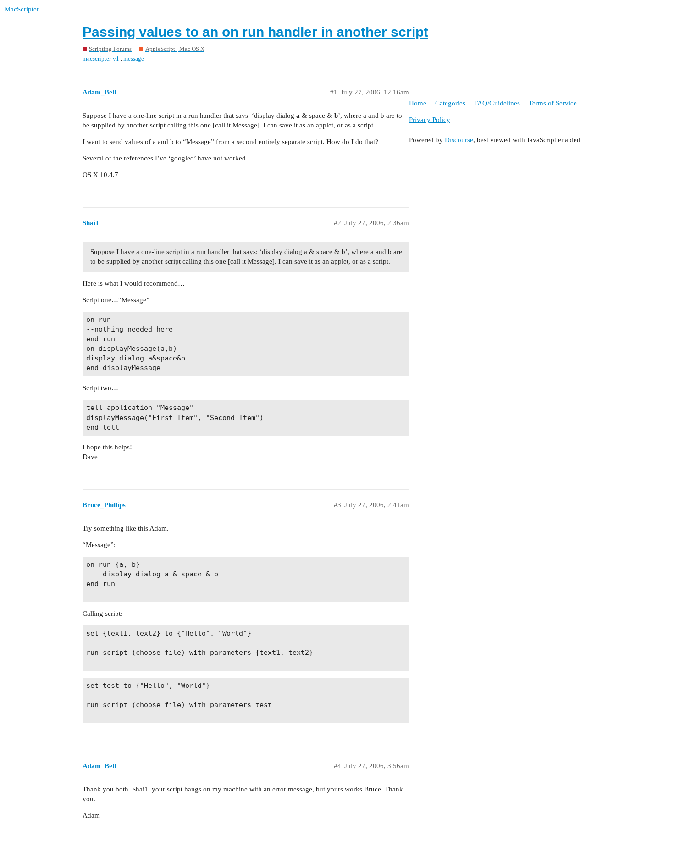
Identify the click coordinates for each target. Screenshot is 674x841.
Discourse (459, 140)
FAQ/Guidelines (497, 103)
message (133, 58)
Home (417, 103)
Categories (450, 103)
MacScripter (22, 9)
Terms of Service (553, 103)
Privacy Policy (429, 119)
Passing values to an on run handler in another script (255, 31)
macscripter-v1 (101, 58)
